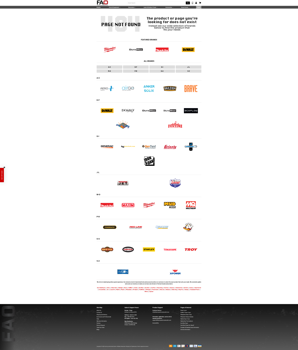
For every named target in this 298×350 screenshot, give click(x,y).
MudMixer (141, 289)
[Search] (188, 3)
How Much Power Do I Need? (187, 325)
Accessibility (155, 323)
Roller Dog (174, 289)
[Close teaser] (4, 167)
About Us (99, 310)
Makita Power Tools (185, 319)
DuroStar (147, 287)
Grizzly (191, 287)
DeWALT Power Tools (186, 312)
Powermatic (155, 289)
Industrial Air (197, 287)
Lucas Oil (112, 289)
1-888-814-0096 (133, 315)
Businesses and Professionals (104, 316)
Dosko (135, 287)
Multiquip (148, 289)
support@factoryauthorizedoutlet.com (161, 320)
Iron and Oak (102, 289)
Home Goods (184, 7)
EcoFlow (153, 287)
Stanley (187, 289)
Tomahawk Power (194, 289)
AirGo (108, 287)
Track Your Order (101, 327)
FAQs (98, 319)
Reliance (168, 289)
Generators (131, 7)
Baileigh (120, 287)
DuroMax (141, 287)
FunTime (166, 287)
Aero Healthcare (101, 287)
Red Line (162, 289)
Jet (107, 289)
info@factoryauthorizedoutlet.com (160, 312)
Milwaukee (128, 289)
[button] (2, 175)
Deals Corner (184, 310)
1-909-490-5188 (134, 318)
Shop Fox (180, 289)
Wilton (146, 291)
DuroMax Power (184, 323)
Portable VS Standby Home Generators (190, 327)
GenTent (186, 287)
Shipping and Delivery (102, 314)
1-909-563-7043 (130, 316)
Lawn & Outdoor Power (150, 7)
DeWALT (131, 287)
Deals (198, 7)
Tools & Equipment (114, 7)
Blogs (98, 329)
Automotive (168, 7)
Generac (172, 287)
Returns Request (101, 325)
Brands (98, 7)
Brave (125, 287)
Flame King (160, 287)
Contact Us (99, 312)
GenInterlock (179, 287)
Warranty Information (102, 321)
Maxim (122, 289)
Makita (118, 289)
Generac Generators (185, 329)
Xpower (151, 291)
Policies (98, 323)
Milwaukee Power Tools (186, 314)
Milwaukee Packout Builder (187, 316)
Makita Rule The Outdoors (187, 321)
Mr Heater (135, 289)
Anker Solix (114, 287)
